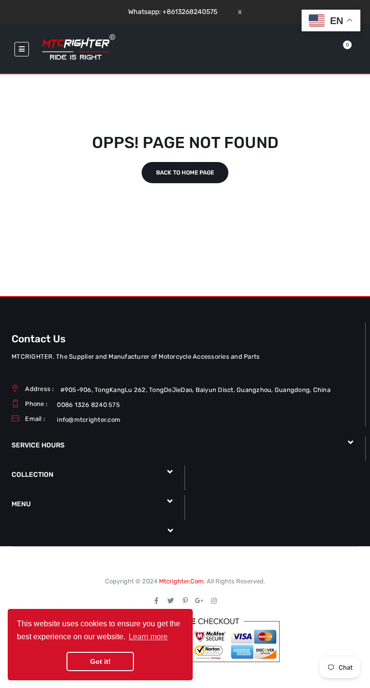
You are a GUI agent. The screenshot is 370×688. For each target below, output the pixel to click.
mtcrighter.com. (182, 581)
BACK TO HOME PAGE (185, 172)
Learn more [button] (148, 637)
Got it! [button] (100, 661)
